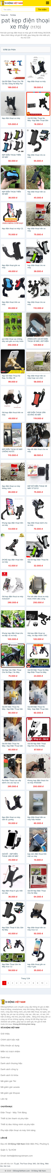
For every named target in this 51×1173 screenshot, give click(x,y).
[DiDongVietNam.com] (16, 3)
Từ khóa (13, 15)
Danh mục (5, 1057)
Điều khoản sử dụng (10, 1045)
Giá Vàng (40, 1164)
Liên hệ (4, 1099)
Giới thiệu (5, 1033)
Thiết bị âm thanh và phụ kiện (14, 1118)
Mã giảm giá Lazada (10, 1087)
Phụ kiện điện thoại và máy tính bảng (18, 1130)
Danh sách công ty (9, 1069)
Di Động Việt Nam (38, 1171)
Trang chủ (4, 15)
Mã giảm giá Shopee (10, 1093)
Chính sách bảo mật (10, 1039)
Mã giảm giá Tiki (8, 1081)
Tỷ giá (16, 1164)
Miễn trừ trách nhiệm (10, 1051)
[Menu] (47, 3)
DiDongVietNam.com (21, 1171)
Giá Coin (7, 1166)
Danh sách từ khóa (9, 1075)
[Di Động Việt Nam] (13, 1001)
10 (42, 983)
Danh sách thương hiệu (11, 1063)
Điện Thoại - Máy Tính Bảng (14, 1112)
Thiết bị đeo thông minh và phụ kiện (17, 1124)
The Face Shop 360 (28, 1164)
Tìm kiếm (42, 9)
